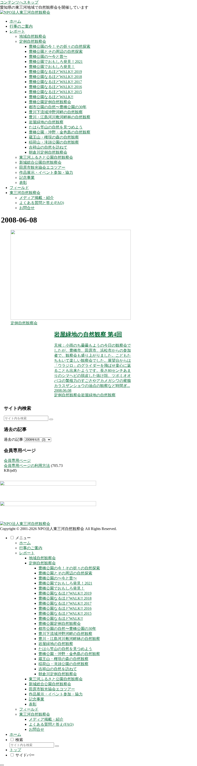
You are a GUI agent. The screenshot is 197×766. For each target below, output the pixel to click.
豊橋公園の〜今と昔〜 (57, 578)
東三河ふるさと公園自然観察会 (56, 679)
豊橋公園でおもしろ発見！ (61, 588)
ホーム (25, 543)
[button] (51, 419)
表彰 (33, 704)
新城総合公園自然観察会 (50, 684)
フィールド (28, 709)
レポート (27, 553)
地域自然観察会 (42, 558)
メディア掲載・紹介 (46, 719)
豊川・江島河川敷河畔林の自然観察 (69, 639)
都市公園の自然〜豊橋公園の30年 (67, 629)
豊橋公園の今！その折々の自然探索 (69, 568)
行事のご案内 (30, 548)
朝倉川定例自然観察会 (57, 674)
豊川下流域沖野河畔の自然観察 (65, 634)
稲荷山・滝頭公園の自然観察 (63, 664)
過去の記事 (13, 439)
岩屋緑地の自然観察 (55, 644)
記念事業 (36, 699)
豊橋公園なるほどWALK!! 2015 (65, 613)
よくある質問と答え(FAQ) (51, 724)
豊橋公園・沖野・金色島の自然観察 (69, 654)
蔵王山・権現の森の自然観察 (63, 659)
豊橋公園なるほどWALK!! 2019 (65, 593)
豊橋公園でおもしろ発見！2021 (65, 583)
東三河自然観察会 (34, 714)
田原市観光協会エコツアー (52, 689)
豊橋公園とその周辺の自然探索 (65, 573)
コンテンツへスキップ (19, 2)
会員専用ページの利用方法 (27, 466)
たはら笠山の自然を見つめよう (65, 649)
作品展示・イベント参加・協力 (56, 694)
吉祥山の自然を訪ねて (57, 669)
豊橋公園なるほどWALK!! (60, 618)
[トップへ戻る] (2, 765)
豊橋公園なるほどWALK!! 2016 (65, 608)
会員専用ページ (17, 460)
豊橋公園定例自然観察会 (59, 623)
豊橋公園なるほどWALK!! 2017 (65, 603)
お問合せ (36, 729)
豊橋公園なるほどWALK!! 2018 (65, 598)
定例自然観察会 (42, 563)
